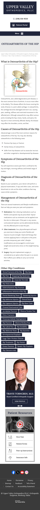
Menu (17, 33)
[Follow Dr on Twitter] (18, 472)
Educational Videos (20, 429)
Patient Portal (21, 25)
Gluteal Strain (27, 299)
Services (4, 56)
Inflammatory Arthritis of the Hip (14, 292)
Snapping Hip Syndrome (21, 276)
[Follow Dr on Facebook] (13, 472)
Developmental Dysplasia (12, 335)
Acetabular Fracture (10, 311)
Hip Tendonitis (8, 342)
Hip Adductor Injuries (10, 299)
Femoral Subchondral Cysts (12, 307)
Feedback (18, 483)
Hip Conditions (16, 56)
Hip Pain (6, 276)
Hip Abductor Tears (10, 331)
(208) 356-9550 (22, 19)
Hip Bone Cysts (27, 303)
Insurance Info (21, 457)
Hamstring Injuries (29, 295)
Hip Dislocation (8, 284)
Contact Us (9, 486)
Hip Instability (22, 327)
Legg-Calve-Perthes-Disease (13, 338)
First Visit (20, 437)
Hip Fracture (7, 323)
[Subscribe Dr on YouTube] (22, 472)
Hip (9, 56)
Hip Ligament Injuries (10, 303)
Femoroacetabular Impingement (14, 319)
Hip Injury (29, 272)
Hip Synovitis (25, 331)
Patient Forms (21, 444)
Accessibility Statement (26, 486)
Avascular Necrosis (21, 280)
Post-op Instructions (24, 451)
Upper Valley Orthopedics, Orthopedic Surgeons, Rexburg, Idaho (19, 54)
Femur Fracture (8, 346)
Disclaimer (19, 480)
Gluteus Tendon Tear (28, 311)
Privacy (30, 480)
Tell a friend (31, 483)
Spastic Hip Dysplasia (25, 346)
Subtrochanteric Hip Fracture (13, 288)
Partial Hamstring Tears (11, 295)
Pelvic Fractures (8, 315)
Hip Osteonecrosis (9, 350)
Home (9, 480)
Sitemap (8, 483)
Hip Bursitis (7, 280)
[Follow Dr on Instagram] (26, 472)
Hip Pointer (21, 342)
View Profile (20, 401)
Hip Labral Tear (8, 327)
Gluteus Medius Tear (22, 323)
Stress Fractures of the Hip (12, 272)
